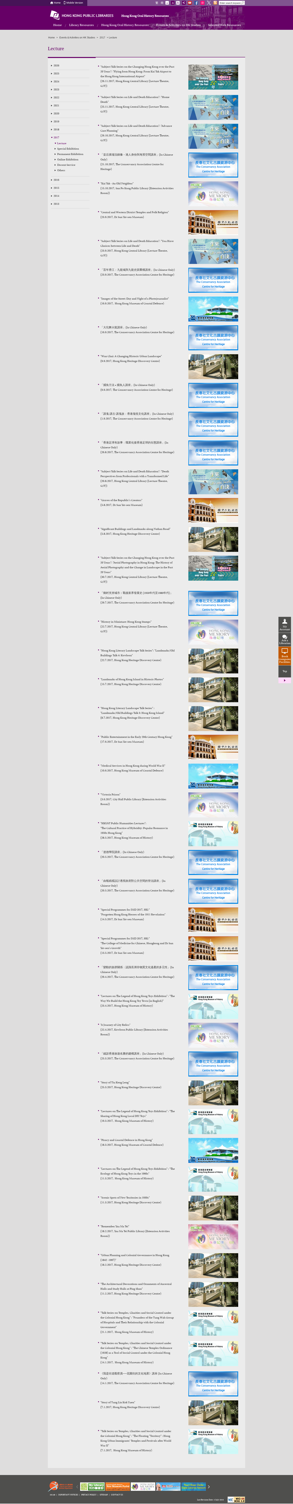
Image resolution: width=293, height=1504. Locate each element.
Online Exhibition (67, 159)
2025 (56, 73)
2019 (56, 121)
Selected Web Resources (224, 25)
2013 (56, 204)
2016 (56, 180)
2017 (56, 137)
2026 (56, 65)
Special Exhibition (68, 149)
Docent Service (66, 165)
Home (57, 2)
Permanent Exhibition (70, 154)
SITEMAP (104, 1495)
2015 (56, 188)
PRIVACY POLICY (88, 1495)
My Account (285, 628)
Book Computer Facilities (285, 659)
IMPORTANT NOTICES (68, 1495)
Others (61, 170)
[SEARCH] (243, 3)
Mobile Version (74, 2)
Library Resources (81, 25)
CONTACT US (117, 1495)
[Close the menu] (284, 680)
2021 (56, 105)
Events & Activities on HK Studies (178, 25)
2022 (56, 97)
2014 (56, 196)
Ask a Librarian (284, 642)
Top (285, 671)
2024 (56, 81)
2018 (56, 129)
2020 (56, 113)
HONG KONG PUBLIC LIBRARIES (87, 15)
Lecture (61, 143)
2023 (56, 89)
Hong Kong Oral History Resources (145, 16)
